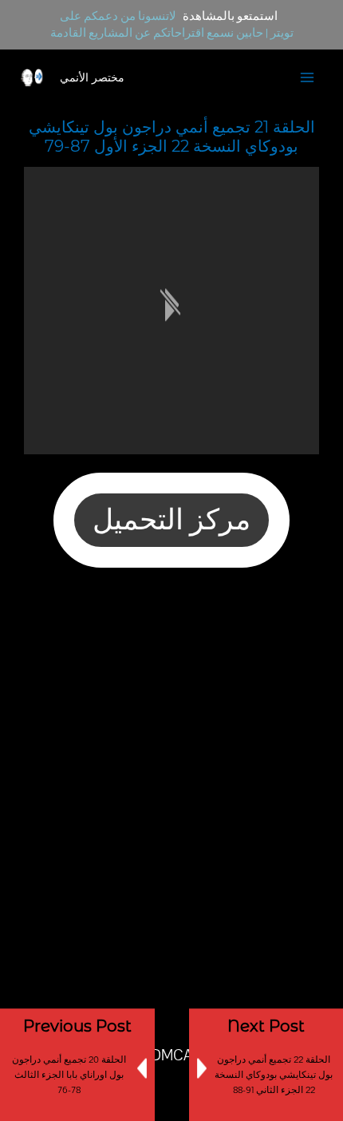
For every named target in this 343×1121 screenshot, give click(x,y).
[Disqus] (171, 791)
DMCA (171, 1055)
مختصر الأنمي (92, 77)
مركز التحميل (171, 520)
